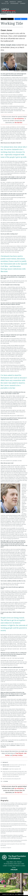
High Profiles (8, 11)
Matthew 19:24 (6, 764)
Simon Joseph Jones (8, 45)
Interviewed (5, 769)
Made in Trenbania (22, 894)
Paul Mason (19, 753)
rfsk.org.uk (14, 869)
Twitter (18, 745)
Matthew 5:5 (5, 762)
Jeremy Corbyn (18, 755)
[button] (11, 325)
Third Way (11, 741)
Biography (4, 14)
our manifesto (19, 118)
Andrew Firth (24, 71)
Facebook (13, 745)
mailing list (3, 746)
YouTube (6, 781)
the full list (18, 122)
